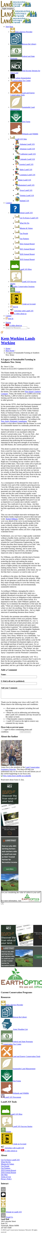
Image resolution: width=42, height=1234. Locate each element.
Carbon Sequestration (23, 78)
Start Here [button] (9, 27)
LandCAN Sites (21, 139)
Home (8, 349)
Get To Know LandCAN (29, 218)
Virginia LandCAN (27, 196)
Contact (8, 316)
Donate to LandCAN (14, 1212)
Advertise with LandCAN (23, 311)
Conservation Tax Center (21, 81)
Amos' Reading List (20, 1029)
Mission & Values (26, 228)
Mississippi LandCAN (26, 185)
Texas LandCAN (26, 190)
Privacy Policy (6, 1179)
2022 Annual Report (27, 244)
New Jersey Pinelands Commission (14, 421)
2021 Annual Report (27, 249)
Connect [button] (9, 203)
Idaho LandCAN (26, 170)
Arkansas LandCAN (27, 149)
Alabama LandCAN (27, 144)
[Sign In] (2, 333)
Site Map (4, 1175)
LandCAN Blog (26, 269)
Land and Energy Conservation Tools (22, 94)
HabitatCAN (24, 201)
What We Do (24, 223)
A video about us (20, 314)
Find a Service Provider (23, 32)
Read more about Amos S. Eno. (12, 780)
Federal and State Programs (23, 1042)
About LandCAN (26, 213)
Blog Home (10, 351)
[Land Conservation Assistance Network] (19, 16)
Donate (17, 292)
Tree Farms (26, 122)
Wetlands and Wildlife (30, 134)
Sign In (15, 307)
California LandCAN (28, 154)
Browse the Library (29, 44)
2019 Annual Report (27, 259)
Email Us (9, 1217)
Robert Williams (12, 519)
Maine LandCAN (24, 180)
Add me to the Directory (15, 1202)
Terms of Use (6, 1177)
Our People (24, 233)
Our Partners (24, 239)
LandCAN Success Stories (22, 1126)
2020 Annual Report (27, 254)
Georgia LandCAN (26, 164)
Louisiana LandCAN (27, 175)
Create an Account (29, 304)
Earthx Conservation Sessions (24, 287)
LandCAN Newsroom (12, 1097)
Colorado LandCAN (27, 159)
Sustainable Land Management (24, 1069)
